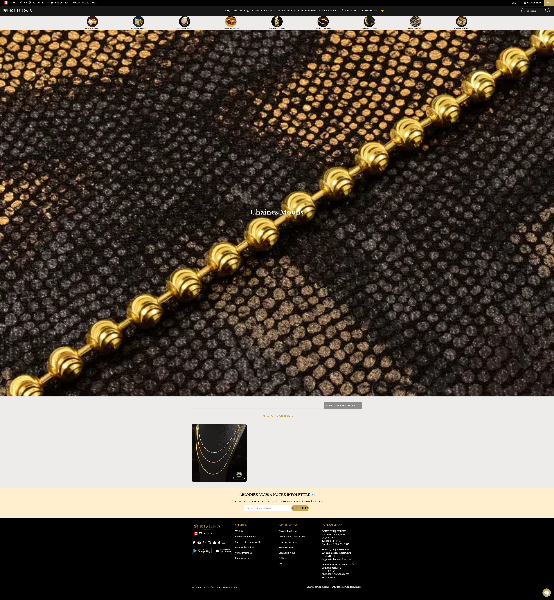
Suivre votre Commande (248, 542)
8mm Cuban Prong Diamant (38, 589)
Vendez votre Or (243, 553)
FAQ (280, 563)
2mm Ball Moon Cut (219, 453)
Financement (242, 558)
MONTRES (286, 10)
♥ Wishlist (370, 10)
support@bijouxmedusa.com (336, 559)
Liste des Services (287, 542)
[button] (546, 592)
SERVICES (329, 10)
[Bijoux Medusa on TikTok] (43, 3)
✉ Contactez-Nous (85, 3)
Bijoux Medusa (207, 587)
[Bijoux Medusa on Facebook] (20, 3)
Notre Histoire (285, 547)
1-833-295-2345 (341, 544)
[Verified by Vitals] (40, 593)
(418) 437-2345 (333, 541)
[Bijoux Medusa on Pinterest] (30, 3)
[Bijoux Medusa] (46, 10)
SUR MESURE (308, 10)
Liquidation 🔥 (237, 10)
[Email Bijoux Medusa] (47, 3)
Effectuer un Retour (245, 536)
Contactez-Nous (286, 553)
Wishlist (239, 531)
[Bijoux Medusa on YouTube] (25, 3)
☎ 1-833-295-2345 (60, 3)
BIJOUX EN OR (263, 10)
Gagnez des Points (244, 547)
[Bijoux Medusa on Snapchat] (39, 3)
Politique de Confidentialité (346, 587)
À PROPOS (350, 10)
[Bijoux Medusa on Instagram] (34, 3)
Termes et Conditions (317, 587)
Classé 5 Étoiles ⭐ (287, 531)
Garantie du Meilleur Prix (291, 536)
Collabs (282, 558)
